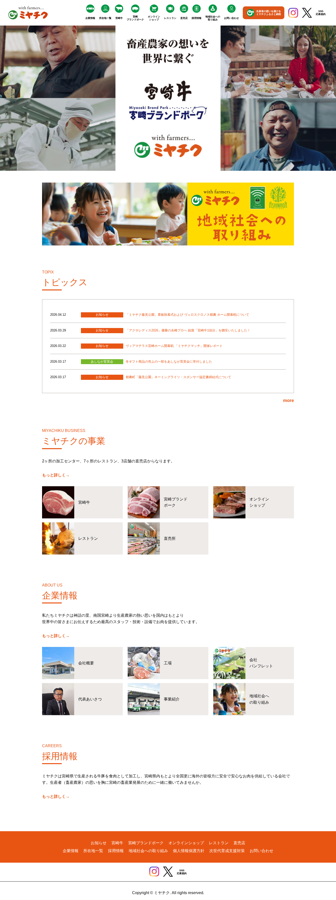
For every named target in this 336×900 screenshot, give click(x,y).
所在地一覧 (105, 18)
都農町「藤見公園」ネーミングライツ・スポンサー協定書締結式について (178, 377)
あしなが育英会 (102, 361)
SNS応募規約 (321, 12)
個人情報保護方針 (188, 851)
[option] (168, 98)
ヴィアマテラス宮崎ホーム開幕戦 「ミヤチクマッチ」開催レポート (174, 346)
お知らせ (102, 314)
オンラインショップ (154, 18)
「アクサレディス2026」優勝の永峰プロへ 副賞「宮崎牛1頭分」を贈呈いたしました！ (188, 330)
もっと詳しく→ (56, 475)
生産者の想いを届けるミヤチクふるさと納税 (268, 12)
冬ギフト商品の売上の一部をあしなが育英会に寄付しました (169, 361)
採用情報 (196, 18)
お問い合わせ (231, 18)
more (288, 400)
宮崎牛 (119, 18)
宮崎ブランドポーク (135, 18)
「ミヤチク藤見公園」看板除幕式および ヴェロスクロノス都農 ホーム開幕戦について (187, 314)
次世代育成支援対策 (227, 851)
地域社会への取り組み (212, 18)
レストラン (170, 18)
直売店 (184, 18)
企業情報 (90, 18)
